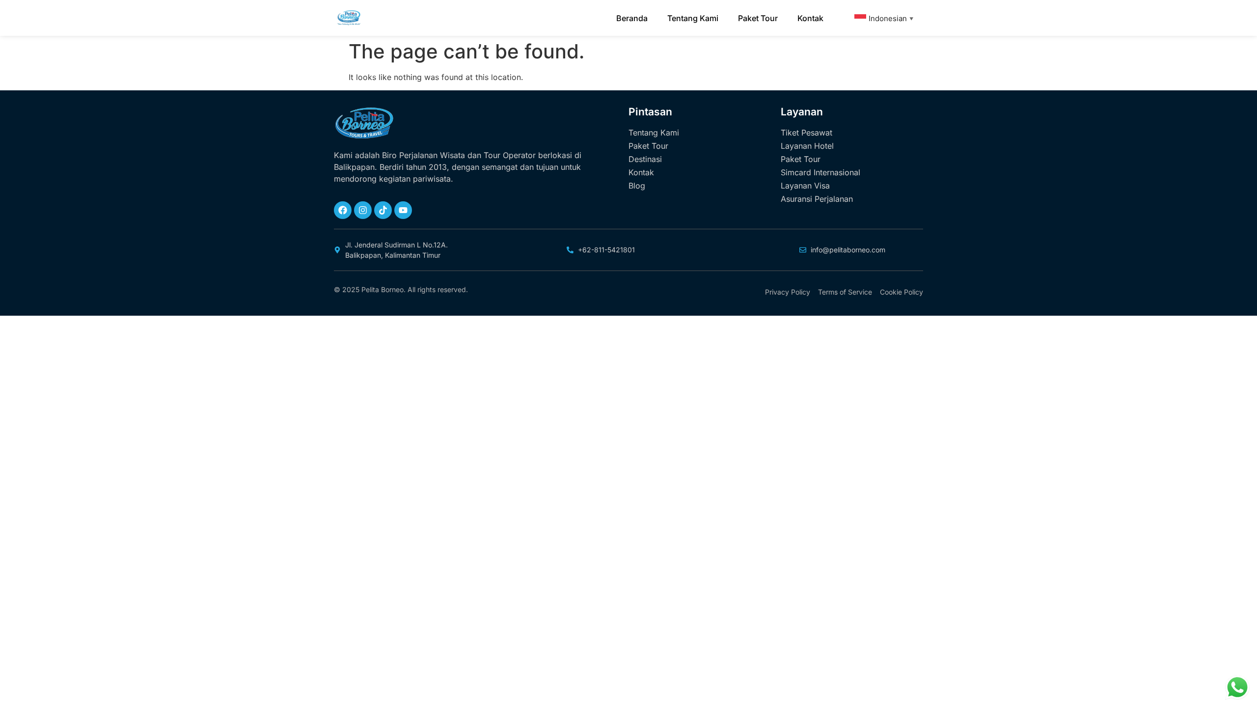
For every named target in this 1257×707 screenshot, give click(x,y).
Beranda (632, 18)
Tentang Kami (692, 18)
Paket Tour (758, 18)
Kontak (810, 18)
